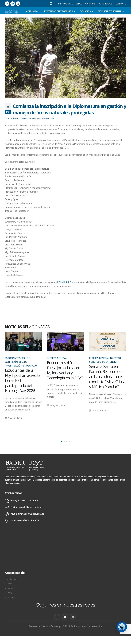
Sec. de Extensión (45, 118)
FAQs (9, 593)
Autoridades (105, 3)
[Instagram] (18, 3)
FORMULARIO (64, 282)
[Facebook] (7, 3)
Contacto (121, 3)
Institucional (65, 3)
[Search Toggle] (51, 3)
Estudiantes (14, 118)
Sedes (79, 3)
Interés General (28, 118)
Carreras (90, 3)
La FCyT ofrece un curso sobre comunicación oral (104, 371)
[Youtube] (12, 3)
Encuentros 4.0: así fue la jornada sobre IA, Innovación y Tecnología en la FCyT (23, 370)
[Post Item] (23, 342)
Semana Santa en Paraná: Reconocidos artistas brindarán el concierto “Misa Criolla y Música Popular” (65, 376)
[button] (61, 441)
